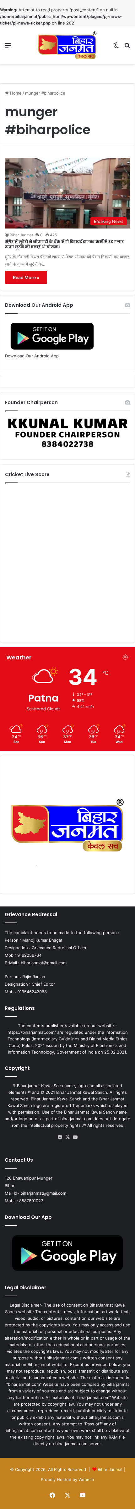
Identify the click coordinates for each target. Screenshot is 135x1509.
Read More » (26, 277)
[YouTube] (75, 1137)
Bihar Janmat (21, 235)
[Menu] (8, 48)
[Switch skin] (116, 48)
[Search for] (127, 48)
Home (15, 93)
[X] (67, 1137)
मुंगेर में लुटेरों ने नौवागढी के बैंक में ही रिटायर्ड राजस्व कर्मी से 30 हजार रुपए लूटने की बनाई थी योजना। (64, 244)
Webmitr (86, 1479)
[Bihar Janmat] (67, 45)
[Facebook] (60, 1137)
